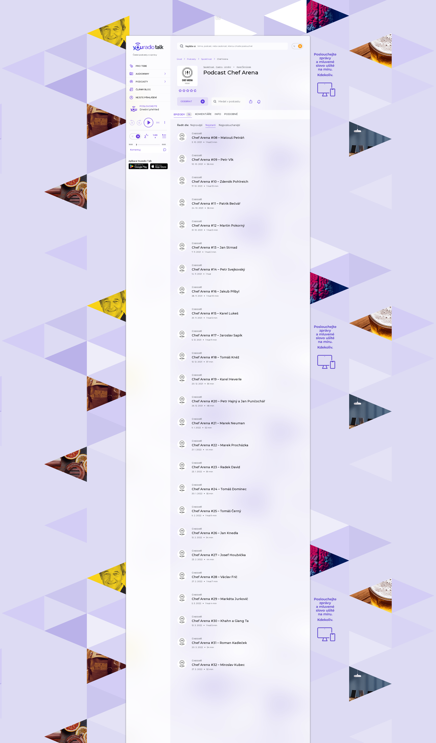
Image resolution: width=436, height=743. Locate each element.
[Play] (148, 122)
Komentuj (135, 149)
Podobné (231, 114)
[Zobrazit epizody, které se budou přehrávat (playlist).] (163, 136)
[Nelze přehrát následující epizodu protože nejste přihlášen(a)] (157, 122)
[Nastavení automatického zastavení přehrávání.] (146, 136)
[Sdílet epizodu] (303, 139)
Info (218, 114)
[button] (148, 74)
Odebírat (186, 101)
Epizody (182, 114)
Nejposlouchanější (229, 125)
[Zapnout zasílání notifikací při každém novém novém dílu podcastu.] (259, 101)
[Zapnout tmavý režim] (297, 46)
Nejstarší (210, 125)
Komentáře (203, 114)
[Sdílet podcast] (251, 101)
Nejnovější (196, 125)
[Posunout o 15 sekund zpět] (132, 122)
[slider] (136, 145)
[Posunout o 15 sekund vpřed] (139, 122)
